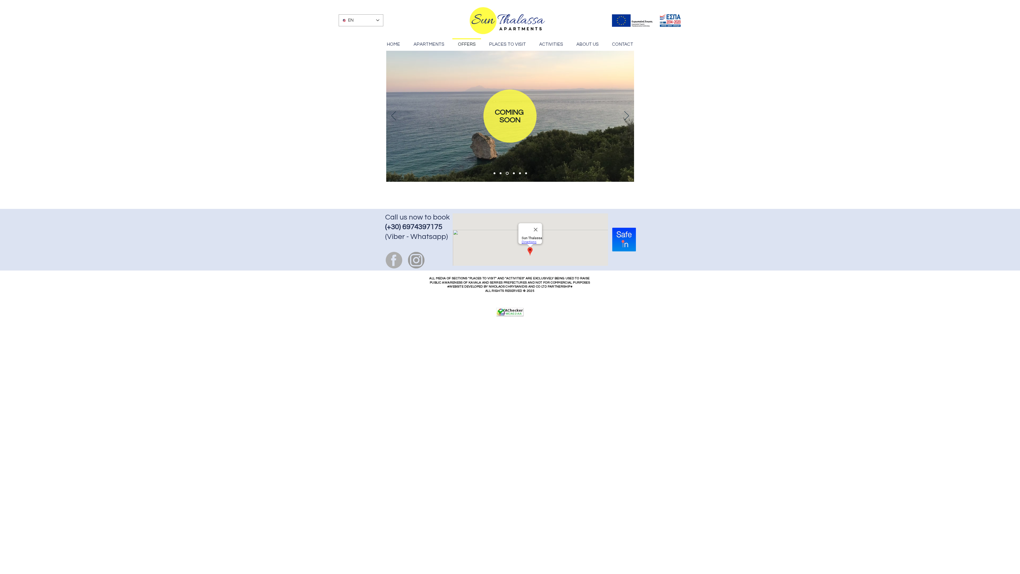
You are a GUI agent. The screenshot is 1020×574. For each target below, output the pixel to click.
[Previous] (393, 116)
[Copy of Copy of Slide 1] (507, 173)
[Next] (626, 116)
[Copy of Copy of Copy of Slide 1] (520, 173)
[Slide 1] (494, 173)
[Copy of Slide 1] (501, 173)
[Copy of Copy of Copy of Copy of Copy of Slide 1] (514, 173)
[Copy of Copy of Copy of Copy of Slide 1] (526, 173)
